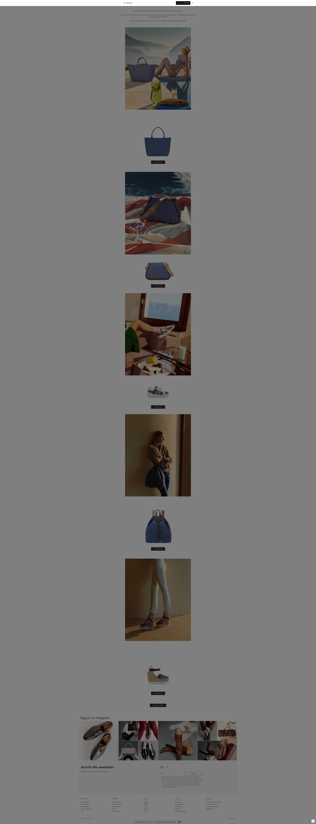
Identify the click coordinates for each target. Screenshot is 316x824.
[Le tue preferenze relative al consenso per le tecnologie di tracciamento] (313, 821)
